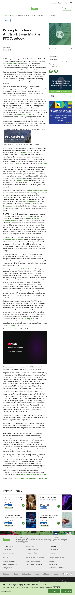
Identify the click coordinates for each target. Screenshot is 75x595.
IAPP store (46, 574)
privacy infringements (29, 202)
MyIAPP (53, 3)
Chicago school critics (11, 206)
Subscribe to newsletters (56, 568)
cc (3, 480)
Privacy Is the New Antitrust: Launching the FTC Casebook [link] (36, 15)
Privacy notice (53, 581)
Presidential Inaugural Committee (24, 478)
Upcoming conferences (33, 561)
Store (67, 9)
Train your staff (7, 568)
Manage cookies (6, 591)
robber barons (26, 153)
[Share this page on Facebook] (56, 71)
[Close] (72, 584)
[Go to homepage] (34, 8)
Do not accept (67, 591)
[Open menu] (5, 9)
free (17, 164)
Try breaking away (21, 180)
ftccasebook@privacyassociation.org (32, 474)
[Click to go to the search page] (71, 2)
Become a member (32, 550)
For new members (31, 553)
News (12, 15)
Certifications (7, 550)
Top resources (53, 564)
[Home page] (6, 539)
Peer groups (52, 553)
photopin (43, 478)
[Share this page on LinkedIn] (51, 71)
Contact (65, 3)
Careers (56, 574)
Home (5, 15)
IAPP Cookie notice (26, 581)
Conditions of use (11, 581)
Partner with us (26, 574)
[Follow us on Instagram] (71, 574)
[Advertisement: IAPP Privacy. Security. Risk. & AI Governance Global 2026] (60, 112)
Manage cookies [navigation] (40, 581)
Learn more (56, 587)
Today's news (53, 561)
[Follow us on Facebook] (67, 574)
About (59, 3)
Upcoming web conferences (34, 564)
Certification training (9, 561)
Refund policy (65, 581)
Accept (54, 591)
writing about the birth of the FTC (28, 114)
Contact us (6, 574)
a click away (42, 164)
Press (37, 574)
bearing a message (14, 63)
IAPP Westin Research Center (29, 269)
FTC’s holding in (28, 319)
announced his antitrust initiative (26, 70)
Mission (16, 574)
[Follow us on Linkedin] (64, 574)
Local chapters (53, 550)
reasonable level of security (13, 240)
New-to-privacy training (10, 564)
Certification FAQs (8, 553)
